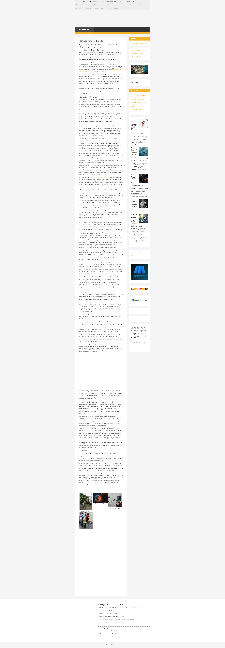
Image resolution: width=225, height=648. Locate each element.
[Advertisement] (112, 18)
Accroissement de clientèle (136, 47)
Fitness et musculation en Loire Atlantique (107, 616)
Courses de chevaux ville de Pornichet (107, 625)
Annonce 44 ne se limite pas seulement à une (99, 177)
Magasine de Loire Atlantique (113, 605)
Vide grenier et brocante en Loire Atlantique (108, 622)
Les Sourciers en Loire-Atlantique (138, 102)
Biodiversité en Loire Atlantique (137, 252)
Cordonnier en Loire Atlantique (105, 633)
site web (92, 195)
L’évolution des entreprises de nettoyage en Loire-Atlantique (111, 619)
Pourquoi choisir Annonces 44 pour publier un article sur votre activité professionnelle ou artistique (138, 52)
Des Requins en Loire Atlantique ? (138, 99)
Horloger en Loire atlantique (104, 630)
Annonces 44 (83, 30)
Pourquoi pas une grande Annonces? (138, 56)
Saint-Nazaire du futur (135, 255)
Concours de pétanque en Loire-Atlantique (107, 628)
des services (113, 113)
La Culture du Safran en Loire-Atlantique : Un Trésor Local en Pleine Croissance (116, 607)
